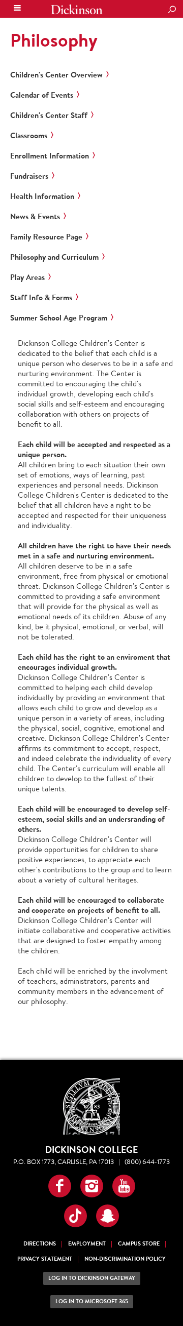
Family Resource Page (46, 237)
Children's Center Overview (56, 75)
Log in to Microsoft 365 (91, 1301)
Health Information (42, 196)
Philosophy (54, 40)
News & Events (35, 217)
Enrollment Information (49, 156)
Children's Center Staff (48, 115)
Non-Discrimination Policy (125, 1259)
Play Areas (27, 277)
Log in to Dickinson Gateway (91, 1278)
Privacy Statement (44, 1259)
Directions (39, 1244)
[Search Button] (172, 10)
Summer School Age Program (58, 318)
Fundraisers (29, 176)
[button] (59, 1186)
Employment (87, 1244)
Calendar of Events (41, 95)
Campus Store (139, 1244)
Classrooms (28, 136)
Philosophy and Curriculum (54, 257)
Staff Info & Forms (41, 298)
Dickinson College (77, 9)
